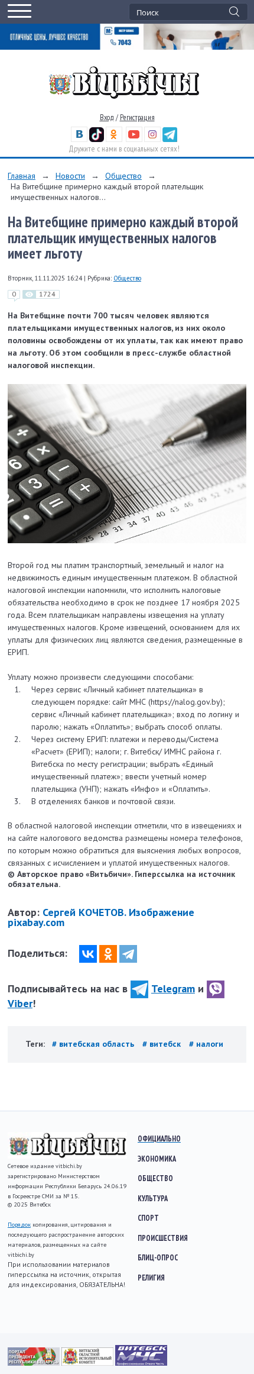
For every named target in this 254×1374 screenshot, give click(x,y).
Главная (21, 175)
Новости (70, 175)
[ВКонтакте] (88, 954)
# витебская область (94, 1043)
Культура (153, 1198)
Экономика (157, 1158)
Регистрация (137, 117)
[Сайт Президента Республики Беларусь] (34, 1362)
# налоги (206, 1043)
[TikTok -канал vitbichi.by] (96, 139)
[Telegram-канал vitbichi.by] (169, 139)
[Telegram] (128, 954)
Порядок (19, 1224)
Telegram (173, 988)
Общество (123, 175)
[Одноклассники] (108, 954)
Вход (107, 117)
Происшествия (163, 1238)
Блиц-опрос (158, 1257)
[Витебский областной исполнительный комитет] (88, 1362)
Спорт (148, 1218)
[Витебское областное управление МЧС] (141, 1362)
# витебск (162, 1043)
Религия (151, 1277)
